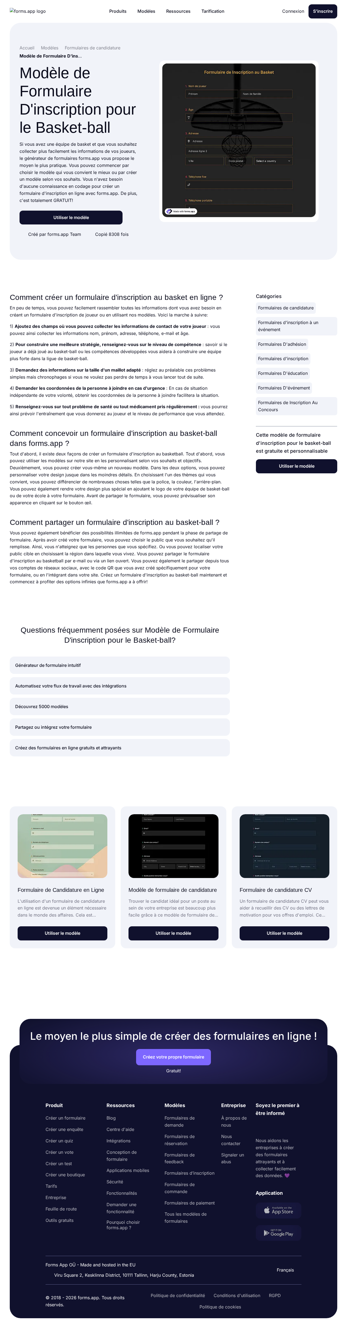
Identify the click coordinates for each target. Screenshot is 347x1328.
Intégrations (118, 1140)
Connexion (293, 11)
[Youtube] (295, 1127)
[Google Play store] (278, 1234)
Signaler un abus (232, 1158)
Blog (111, 1118)
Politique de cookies (220, 1307)
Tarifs (51, 1186)
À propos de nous (234, 1121)
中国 (283, 1255)
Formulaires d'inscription (283, 358)
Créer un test (59, 1163)
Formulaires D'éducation (283, 373)
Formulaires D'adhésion (282, 344)
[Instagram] (272, 1127)
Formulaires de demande (180, 1121)
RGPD (275, 1295)
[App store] (278, 1211)
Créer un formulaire (65, 1118)
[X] (283, 1127)
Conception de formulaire (122, 1155)
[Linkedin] (260, 1127)
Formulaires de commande (180, 1188)
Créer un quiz (59, 1140)
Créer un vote (59, 1152)
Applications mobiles (128, 1170)
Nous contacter (230, 1140)
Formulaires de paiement (190, 1203)
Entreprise (56, 1197)
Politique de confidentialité (178, 1295)
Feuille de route (61, 1209)
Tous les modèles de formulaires (186, 1217)
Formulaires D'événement (284, 388)
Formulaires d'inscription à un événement (288, 326)
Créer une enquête (64, 1129)
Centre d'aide (120, 1129)
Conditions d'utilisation (237, 1295)
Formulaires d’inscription (189, 1173)
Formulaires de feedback (180, 1158)
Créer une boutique (65, 1174)
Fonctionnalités (122, 1193)
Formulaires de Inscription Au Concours (287, 406)
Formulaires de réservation (180, 1140)
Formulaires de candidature (286, 307)
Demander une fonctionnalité (121, 1208)
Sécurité (115, 1181)
